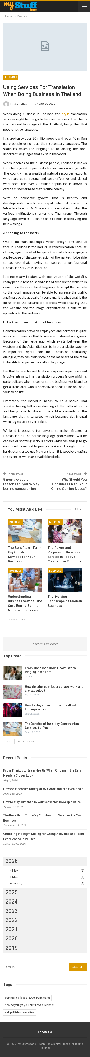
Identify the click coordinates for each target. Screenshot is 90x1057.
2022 (11, 920)
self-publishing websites (19, 1012)
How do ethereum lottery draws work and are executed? (43, 789)
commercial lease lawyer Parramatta (27, 997)
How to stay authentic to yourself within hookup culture (42, 802)
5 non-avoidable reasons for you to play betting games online (21, 484)
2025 (11, 892)
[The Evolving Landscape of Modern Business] (65, 580)
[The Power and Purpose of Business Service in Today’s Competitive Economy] (65, 531)
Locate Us (45, 1032)
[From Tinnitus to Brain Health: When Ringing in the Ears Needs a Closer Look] (12, 673)
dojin (65, 114)
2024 (11, 902)
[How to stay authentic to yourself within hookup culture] (12, 710)
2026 (11, 861)
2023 (11, 911)
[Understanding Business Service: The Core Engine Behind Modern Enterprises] (25, 580)
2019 (11, 948)
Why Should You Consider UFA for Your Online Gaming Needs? (69, 484)
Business (11, 77)
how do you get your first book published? (29, 1005)
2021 (11, 929)
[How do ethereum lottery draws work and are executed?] (12, 692)
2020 (11, 938)
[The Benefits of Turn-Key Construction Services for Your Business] (25, 531)
